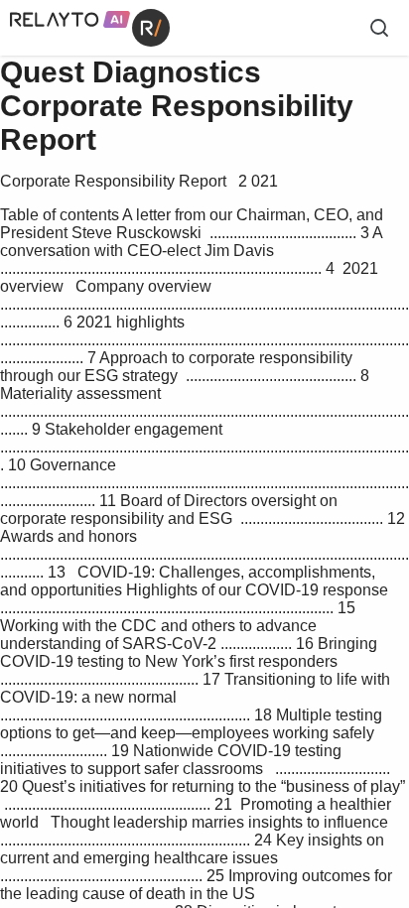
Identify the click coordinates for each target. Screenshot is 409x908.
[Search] (379, 28)
